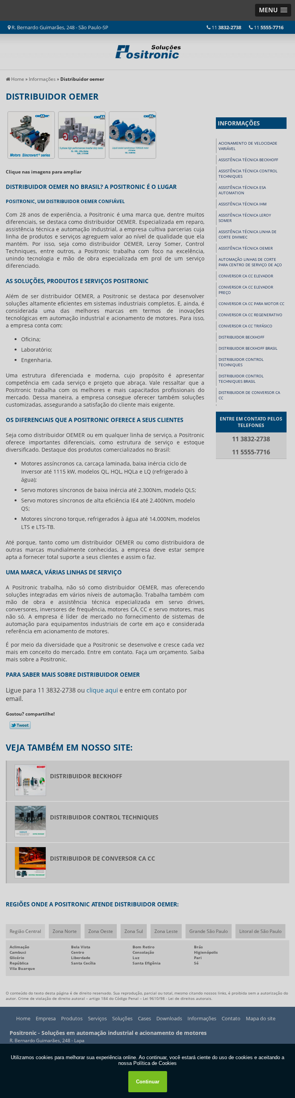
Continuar (147, 1082)
